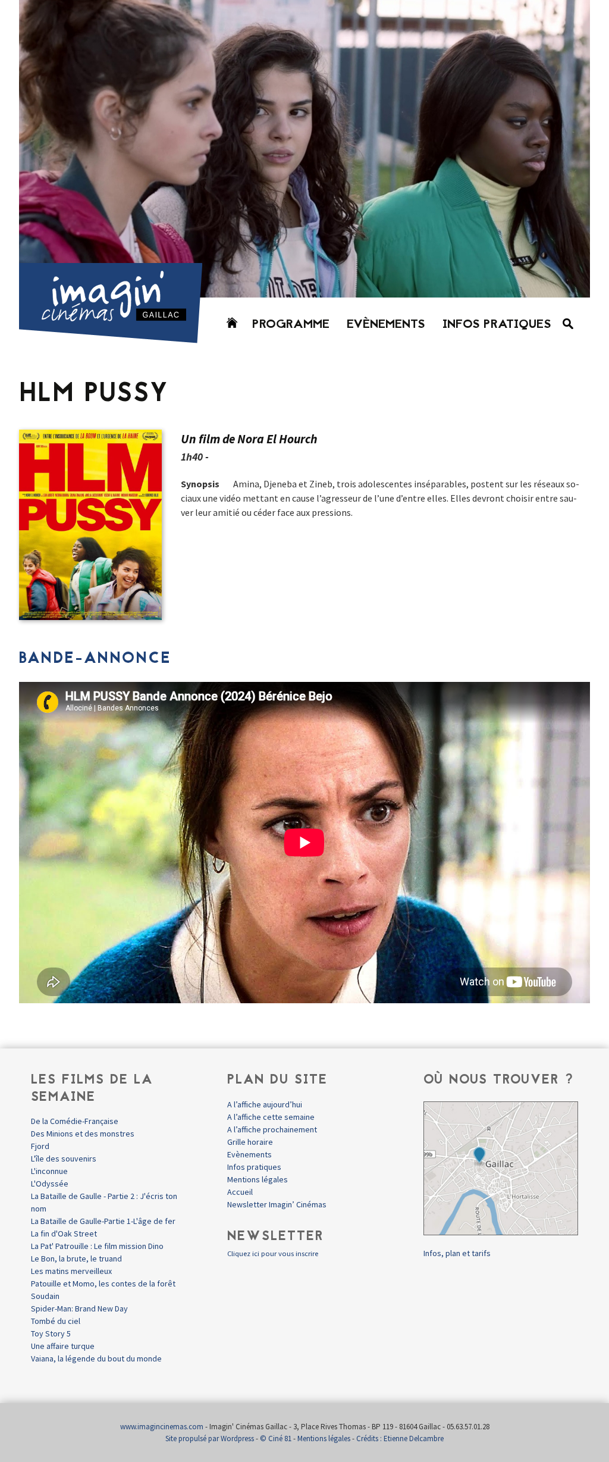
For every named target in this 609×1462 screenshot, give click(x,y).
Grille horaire (250, 1142)
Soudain (45, 1296)
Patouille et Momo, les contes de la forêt (103, 1283)
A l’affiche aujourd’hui (264, 1104)
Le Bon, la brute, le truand (76, 1258)
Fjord (40, 1146)
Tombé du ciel (55, 1321)
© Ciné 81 (275, 1438)
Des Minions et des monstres (82, 1133)
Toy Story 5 (51, 1333)
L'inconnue (49, 1171)
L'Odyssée (49, 1183)
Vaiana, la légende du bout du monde (96, 1358)
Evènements (386, 324)
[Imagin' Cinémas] (116, 338)
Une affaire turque (63, 1346)
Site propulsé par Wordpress (209, 1438)
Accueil (240, 1191)
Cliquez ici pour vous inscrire (272, 1253)
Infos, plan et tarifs (457, 1253)
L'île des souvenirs (63, 1158)
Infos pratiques (496, 324)
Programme (290, 324)
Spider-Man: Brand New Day (79, 1308)
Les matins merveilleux (71, 1271)
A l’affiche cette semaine (271, 1117)
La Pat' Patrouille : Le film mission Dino (97, 1246)
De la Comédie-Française (74, 1121)
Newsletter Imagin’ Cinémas (277, 1204)
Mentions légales (257, 1179)
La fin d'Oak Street (64, 1233)
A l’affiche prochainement (272, 1129)
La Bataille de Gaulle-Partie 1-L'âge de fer (103, 1221)
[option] (304, 149)
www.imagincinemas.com (161, 1427)
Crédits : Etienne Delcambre (400, 1438)
